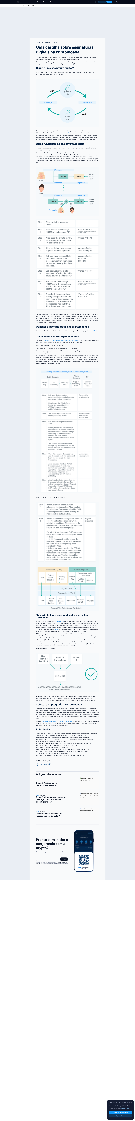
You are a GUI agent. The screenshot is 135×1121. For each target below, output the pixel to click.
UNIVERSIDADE (26, 5)
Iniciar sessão (101, 1)
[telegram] (45, 764)
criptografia (70, 133)
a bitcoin (94, 331)
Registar (109, 1)
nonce (56, 629)
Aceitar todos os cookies (120, 1112)
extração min (60, 621)
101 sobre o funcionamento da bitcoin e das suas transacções (60, 340)
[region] (120, 1110)
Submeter (63, 859)
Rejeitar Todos (120, 1116)
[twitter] (41, 764)
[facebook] (37, 764)
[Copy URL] (49, 764)
